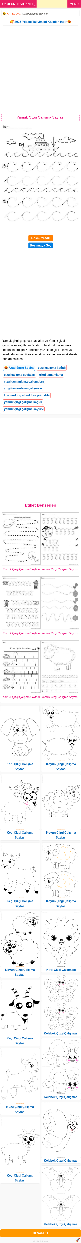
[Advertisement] (40, 69)
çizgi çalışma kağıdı (52, 367)
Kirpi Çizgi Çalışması (61, 969)
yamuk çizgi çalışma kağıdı (23, 402)
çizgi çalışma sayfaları (19, 374)
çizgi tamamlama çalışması (23, 388)
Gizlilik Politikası (40, 1241)
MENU (74, 4)
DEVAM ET (40, 1233)
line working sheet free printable (27, 395)
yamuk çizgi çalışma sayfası (24, 409)
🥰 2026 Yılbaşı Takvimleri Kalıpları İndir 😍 (40, 21)
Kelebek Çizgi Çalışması (61, 1033)
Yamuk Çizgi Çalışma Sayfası (21, 569)
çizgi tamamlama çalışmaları (24, 381)
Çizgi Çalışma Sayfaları (35, 13)
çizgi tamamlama (51, 374)
